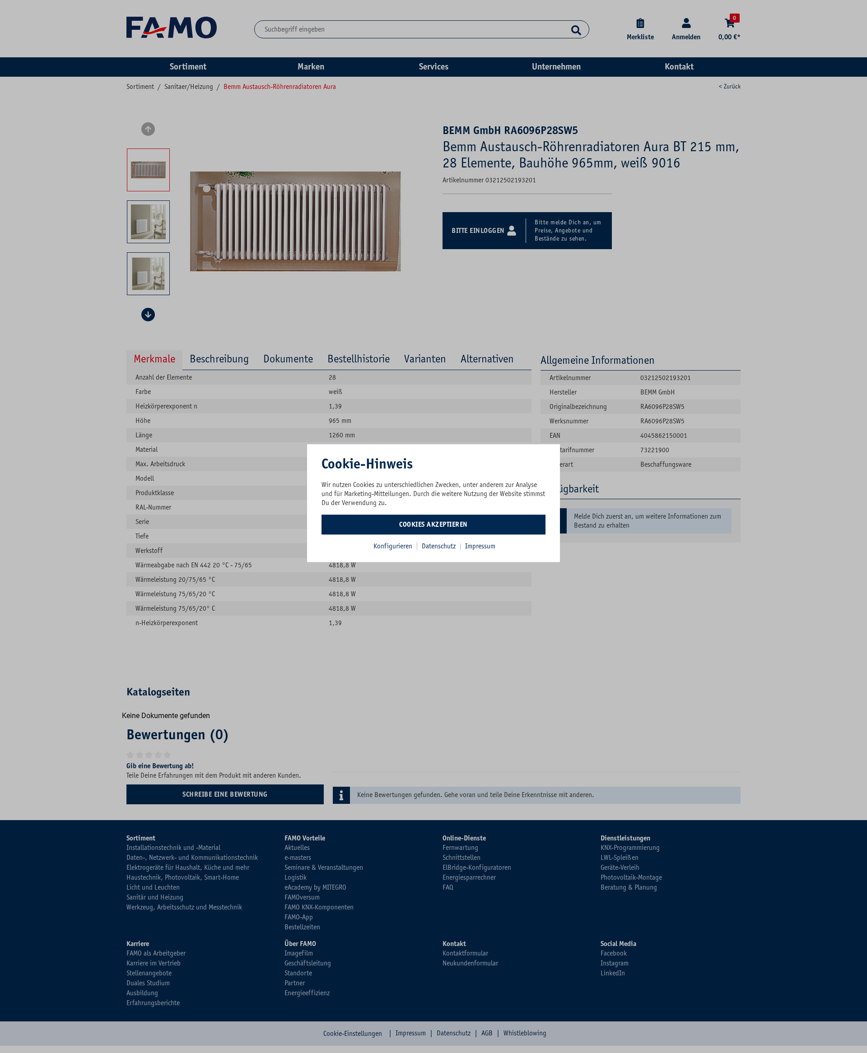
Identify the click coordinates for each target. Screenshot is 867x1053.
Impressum (480, 546)
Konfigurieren (392, 546)
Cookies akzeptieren (433, 524)
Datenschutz (439, 546)
